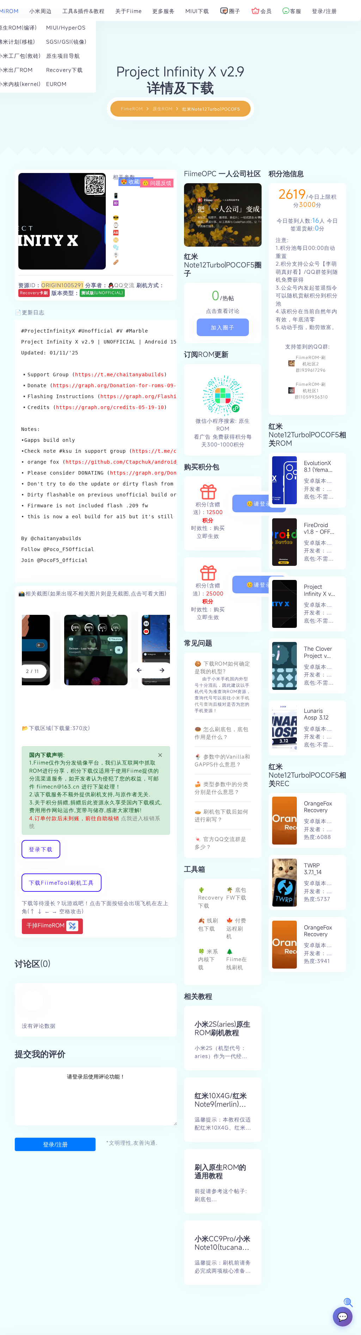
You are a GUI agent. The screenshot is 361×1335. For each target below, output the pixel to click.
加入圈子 (223, 327)
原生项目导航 (63, 55)
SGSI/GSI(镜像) (64, 41)
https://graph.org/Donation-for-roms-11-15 (175, 473)
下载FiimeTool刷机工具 (61, 882)
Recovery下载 (64, 69)
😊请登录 (259, 503)
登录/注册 (55, 1144)
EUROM (56, 83)
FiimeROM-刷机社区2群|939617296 (311, 363)
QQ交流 (124, 285)
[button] (139, 670)
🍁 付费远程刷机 (236, 928)
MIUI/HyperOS (64, 27)
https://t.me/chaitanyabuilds (119, 374)
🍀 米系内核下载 (208, 959)
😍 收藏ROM (136, 181)
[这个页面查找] (348, 1303)
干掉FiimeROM (46, 925)
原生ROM (162, 108)
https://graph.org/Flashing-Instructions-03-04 (171, 396)
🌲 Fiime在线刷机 (236, 959)
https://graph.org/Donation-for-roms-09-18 (118, 385)
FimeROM (132, 108)
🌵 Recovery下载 (211, 897)
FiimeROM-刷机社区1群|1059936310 (311, 390)
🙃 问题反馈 (156, 182)
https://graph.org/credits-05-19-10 (110, 407)
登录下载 (41, 849)
